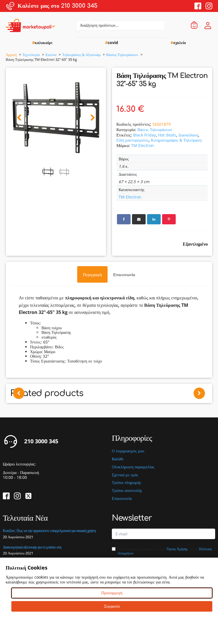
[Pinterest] (169, 219)
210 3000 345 (41, 441)
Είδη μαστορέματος (132, 140)
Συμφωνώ (112, 606)
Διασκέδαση (188, 135)
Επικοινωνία (122, 498)
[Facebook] (124, 219)
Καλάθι (117, 459)
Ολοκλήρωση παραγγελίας (133, 467)
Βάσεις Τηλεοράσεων (154, 129)
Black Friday (144, 135)
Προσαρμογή (111, 592)
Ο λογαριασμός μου (128, 451)
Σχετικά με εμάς (125, 475)
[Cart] (194, 25)
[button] (19, 118)
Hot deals (167, 135)
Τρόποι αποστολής (127, 490)
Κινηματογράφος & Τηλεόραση (176, 140)
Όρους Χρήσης (177, 549)
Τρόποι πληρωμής (126, 482)
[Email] (139, 219)
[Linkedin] (154, 219)
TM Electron (142, 145)
